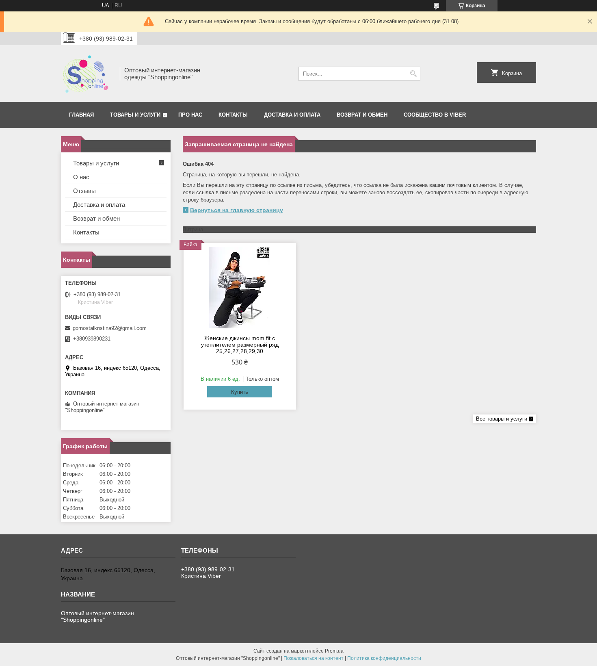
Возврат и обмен (362, 115)
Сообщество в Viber (435, 115)
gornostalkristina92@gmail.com (110, 328)
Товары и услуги (135, 115)
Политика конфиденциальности (384, 658)
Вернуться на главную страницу (236, 210)
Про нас (190, 115)
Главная (81, 115)
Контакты (233, 115)
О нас (81, 177)
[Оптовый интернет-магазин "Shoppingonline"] (87, 73)
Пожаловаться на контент (313, 658)
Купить (239, 392)
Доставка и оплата (292, 115)
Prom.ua (334, 651)
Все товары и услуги (501, 419)
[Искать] (413, 74)
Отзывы (84, 190)
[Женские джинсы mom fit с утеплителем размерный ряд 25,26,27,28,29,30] (240, 287)
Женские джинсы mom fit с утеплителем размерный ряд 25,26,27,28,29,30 (240, 344)
